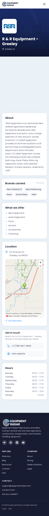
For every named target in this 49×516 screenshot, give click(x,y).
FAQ (4, 473)
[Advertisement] (24, 82)
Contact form (8, 490)
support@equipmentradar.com (16, 486)
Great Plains (21, 194)
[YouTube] (23, 442)
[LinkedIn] (17, 442)
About (30, 456)
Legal (29, 468)
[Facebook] (10, 442)
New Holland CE (14, 189)
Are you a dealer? (10, 494)
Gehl (34, 194)
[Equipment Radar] (10, 4)
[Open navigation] (44, 4)
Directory (6, 456)
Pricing (30, 460)
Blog (4, 460)
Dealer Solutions (34, 464)
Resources (6, 464)
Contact (6, 468)
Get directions (15, 320)
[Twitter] (4, 442)
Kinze (9, 194)
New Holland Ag (33, 189)
